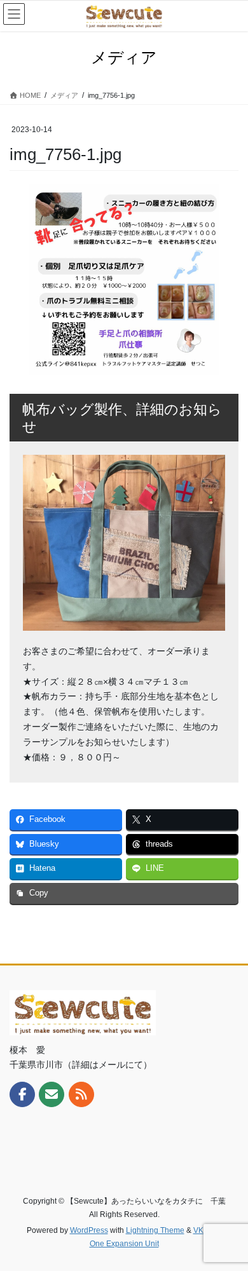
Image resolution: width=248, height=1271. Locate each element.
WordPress (89, 1230)
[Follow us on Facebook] (22, 1094)
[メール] (51, 1094)
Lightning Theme (155, 1230)
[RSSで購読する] (81, 1094)
